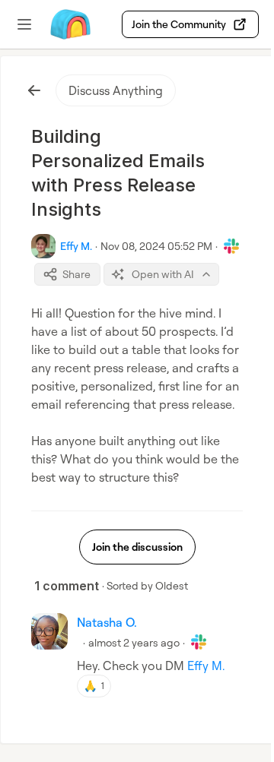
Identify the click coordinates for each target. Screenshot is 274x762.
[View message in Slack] (231, 246)
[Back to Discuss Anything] (34, 90)
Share (76, 273)
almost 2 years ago (134, 642)
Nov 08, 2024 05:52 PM (156, 245)
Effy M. (206, 665)
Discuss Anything (115, 90)
